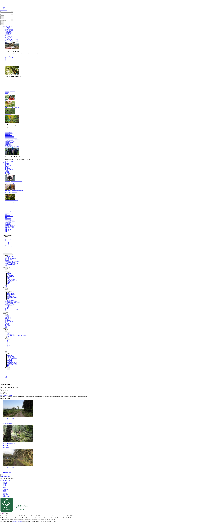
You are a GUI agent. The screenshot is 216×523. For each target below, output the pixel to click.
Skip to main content (4, 0)
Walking (6, 89)
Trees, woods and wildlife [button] (7, 26)
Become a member (8, 205)
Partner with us (7, 215)
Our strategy (7, 164)
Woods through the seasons (10, 91)
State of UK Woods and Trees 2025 (11, 39)
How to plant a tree (8, 135)
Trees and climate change (9, 30)
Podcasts (6, 93)
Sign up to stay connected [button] (5, 480)
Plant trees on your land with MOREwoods (12, 139)
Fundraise (6, 228)
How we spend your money (10, 227)
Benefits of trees (8, 31)
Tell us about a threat (8, 60)
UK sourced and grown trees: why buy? (12, 146)
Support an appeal (8, 219)
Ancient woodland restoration (10, 63)
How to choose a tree (8, 133)
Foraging (6, 84)
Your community (8, 211)
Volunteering (7, 171)
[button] (7, 235)
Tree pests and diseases (9, 29)
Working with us (8, 168)
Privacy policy (5, 495)
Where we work (8, 165)
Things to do (7, 83)
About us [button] (4, 162)
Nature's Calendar (8, 37)
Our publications (8, 173)
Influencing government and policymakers (12, 62)
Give (6, 217)
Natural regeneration (8, 145)
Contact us (4, 487)
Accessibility (5, 493)
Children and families (9, 90)
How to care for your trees (9, 136)
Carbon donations (8, 224)
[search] (12, 12)
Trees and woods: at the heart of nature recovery (13, 40)
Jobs (3, 488)
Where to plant (7, 134)
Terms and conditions (6, 496)
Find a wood (7, 82)
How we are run (8, 166)
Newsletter (5, 490)
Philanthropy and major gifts (10, 225)
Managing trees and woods (10, 141)
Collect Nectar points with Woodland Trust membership (15, 206)
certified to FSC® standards (17, 521)
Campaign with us (8, 58)
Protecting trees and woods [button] (7, 56)
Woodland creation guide (9, 142)
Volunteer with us (10, 342)
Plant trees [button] (4, 130)
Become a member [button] (3, 10)
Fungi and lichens (8, 34)
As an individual (8, 229)
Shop (4, 7)
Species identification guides (10, 36)
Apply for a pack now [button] (9, 161)
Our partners (7, 172)
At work (6, 231)
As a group (7, 230)
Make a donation (8, 218)
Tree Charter (7, 213)
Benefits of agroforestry (9, 140)
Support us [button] (5, 203)
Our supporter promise (9, 169)
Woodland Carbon (8, 143)
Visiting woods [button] (5, 81)
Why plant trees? (8, 144)
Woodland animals (8, 32)
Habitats (6, 35)
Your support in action (9, 216)
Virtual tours (7, 92)
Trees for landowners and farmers (11, 138)
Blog (3, 8)
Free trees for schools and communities (12, 131)
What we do (7, 163)
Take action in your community (10, 59)
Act (5, 207)
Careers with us (7, 170)
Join (5, 204)
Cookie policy (5, 494)
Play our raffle (7, 223)
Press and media (5, 489)
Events (6, 214)
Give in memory (8, 222)
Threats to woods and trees (9, 57)
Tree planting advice (8, 132)
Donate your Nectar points (9, 226)
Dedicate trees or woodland (10, 221)
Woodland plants (8, 33)
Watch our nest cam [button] (8, 55)
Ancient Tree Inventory (9, 38)
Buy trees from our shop (9, 137)
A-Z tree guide (7, 27)
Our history (7, 167)
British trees (7, 28)
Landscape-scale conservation (10, 65)
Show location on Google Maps (6, 395)
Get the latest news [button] (8, 80)
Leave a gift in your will (9, 220)
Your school (7, 212)
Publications (5, 491)
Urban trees (7, 61)
